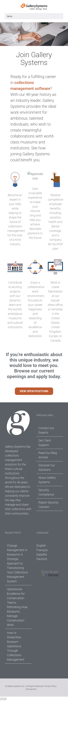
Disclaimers (31, 689)
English (41, 545)
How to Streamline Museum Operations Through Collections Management (15, 646)
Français (42, 550)
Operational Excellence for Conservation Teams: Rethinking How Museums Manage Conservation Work (17, 607)
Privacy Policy (51, 686)
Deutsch (41, 559)
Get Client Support (44, 443)
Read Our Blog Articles (47, 455)
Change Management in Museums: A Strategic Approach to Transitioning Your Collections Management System (17, 563)
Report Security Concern (48, 505)
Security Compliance (46, 492)
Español (41, 554)
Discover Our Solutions (46, 467)
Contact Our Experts (46, 430)
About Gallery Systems (47, 480)
